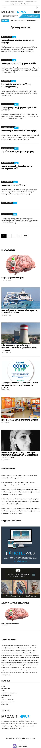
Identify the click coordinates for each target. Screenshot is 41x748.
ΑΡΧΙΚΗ (3, 686)
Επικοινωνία (18, 4)
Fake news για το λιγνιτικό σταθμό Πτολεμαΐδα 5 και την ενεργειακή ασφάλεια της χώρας (19, 347)
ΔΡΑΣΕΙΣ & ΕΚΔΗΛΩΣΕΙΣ (7, 699)
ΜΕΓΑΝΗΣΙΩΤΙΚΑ (5, 688)
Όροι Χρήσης (27, 4)
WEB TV (3, 697)
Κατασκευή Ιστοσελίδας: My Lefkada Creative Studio (20, 738)
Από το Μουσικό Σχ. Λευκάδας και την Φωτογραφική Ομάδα (17, 167)
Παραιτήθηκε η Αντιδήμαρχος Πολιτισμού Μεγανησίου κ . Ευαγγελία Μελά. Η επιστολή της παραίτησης (19, 454)
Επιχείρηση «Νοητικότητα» (12, 277)
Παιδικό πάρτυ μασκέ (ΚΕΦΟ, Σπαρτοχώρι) (18, 130)
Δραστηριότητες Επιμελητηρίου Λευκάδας (19, 63)
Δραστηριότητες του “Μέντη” (13, 185)
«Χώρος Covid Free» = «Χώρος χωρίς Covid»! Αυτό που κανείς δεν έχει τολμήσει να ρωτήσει (19, 385)
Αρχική (12, 4)
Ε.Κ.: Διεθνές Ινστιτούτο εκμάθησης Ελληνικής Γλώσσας (16, 85)
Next (25, 236)
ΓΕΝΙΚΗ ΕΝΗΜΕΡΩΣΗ (6, 695)
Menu (37, 12)
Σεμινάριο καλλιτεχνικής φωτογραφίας (17, 151)
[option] (25, 20)
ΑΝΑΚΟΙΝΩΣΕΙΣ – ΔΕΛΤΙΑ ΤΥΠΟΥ (9, 693)
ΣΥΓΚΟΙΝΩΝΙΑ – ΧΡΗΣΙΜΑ (7, 702)
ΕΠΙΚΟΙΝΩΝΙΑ (4, 704)
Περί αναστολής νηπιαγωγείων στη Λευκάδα (19, 420)
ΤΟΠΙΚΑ (3, 690)
